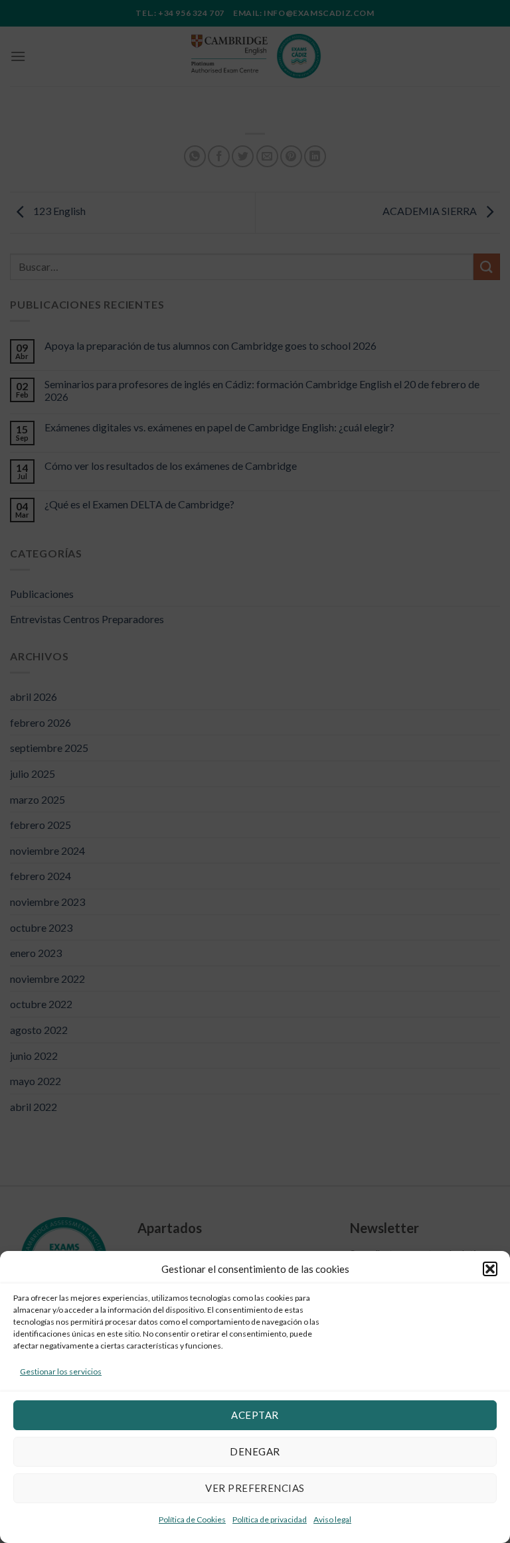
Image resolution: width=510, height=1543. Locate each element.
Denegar (255, 1451)
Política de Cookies (192, 1519)
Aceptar (254, 1415)
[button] (490, 1269)
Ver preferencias (254, 1488)
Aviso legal (332, 1519)
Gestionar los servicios (61, 1371)
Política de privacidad (269, 1519)
